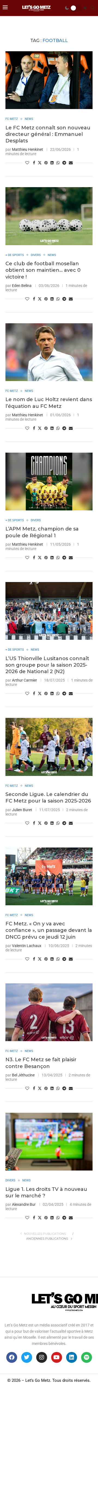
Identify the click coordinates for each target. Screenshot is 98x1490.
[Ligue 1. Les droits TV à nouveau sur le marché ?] (49, 1142)
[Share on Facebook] (34, 163)
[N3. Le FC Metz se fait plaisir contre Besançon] (49, 1012)
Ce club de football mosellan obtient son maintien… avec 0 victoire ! (43, 270)
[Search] (92, 8)
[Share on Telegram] (64, 163)
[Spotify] (86, 1357)
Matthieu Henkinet (27, 149)
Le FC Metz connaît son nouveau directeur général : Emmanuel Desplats (47, 134)
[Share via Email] (71, 163)
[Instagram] (41, 1357)
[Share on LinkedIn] (52, 163)
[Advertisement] (49, 1438)
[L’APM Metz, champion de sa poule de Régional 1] (49, 481)
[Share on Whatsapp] (58, 163)
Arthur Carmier (24, 680)
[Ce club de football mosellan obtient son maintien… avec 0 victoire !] (49, 216)
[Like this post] (27, 163)
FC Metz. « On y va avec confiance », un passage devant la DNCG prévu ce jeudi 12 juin (48, 930)
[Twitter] (26, 1357)
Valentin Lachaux (26, 946)
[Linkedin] (71, 1357)
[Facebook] (11, 1357)
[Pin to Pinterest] (46, 163)
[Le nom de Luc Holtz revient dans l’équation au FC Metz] (49, 352)
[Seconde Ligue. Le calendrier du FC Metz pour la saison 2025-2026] (49, 747)
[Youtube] (56, 1357)
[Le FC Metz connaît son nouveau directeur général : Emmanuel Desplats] (49, 80)
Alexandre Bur (24, 1204)
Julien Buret (22, 810)
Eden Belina (22, 285)
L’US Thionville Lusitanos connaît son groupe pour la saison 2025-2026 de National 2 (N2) (47, 665)
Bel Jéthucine (23, 1075)
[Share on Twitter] (40, 162)
